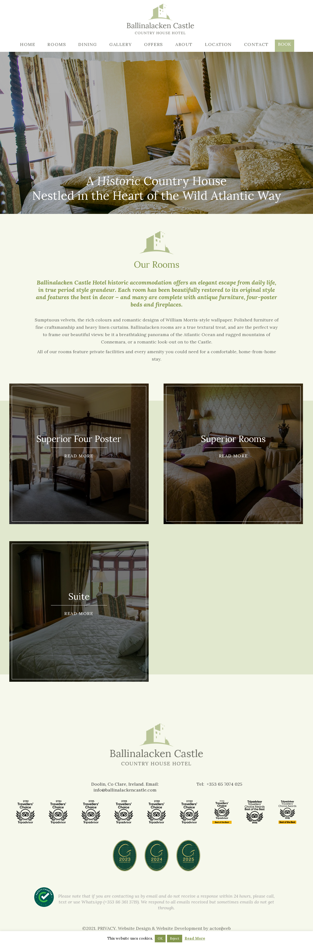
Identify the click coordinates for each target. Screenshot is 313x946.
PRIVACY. (108, 928)
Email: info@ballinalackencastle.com (126, 787)
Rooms (56, 44)
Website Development (179, 928)
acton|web (220, 928)
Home (27, 44)
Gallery (120, 44)
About (184, 44)
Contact (256, 44)
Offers (153, 44)
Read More (195, 938)
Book (284, 44)
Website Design (134, 928)
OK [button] (160, 938)
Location (218, 44)
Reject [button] (174, 938)
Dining (87, 44)
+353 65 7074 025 (224, 784)
